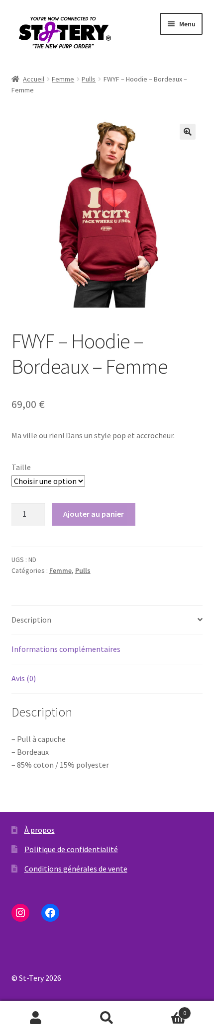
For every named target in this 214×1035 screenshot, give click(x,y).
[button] (188, 132)
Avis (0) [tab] (23, 678)
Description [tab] (31, 620)
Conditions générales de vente (75, 869)
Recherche (106, 1018)
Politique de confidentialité (71, 849)
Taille (21, 467)
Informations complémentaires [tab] (65, 649)
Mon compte (35, 1018)
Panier (165, 1009)
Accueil (33, 79)
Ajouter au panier (93, 514)
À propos (39, 830)
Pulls (89, 79)
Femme (63, 79)
